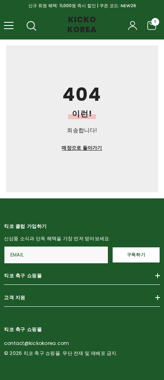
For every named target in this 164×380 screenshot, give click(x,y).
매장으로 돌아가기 (82, 147)
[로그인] (132, 25)
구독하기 (136, 254)
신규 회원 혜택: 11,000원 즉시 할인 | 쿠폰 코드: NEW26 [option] (82, 5)
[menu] (9, 25)
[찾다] (31, 26)
